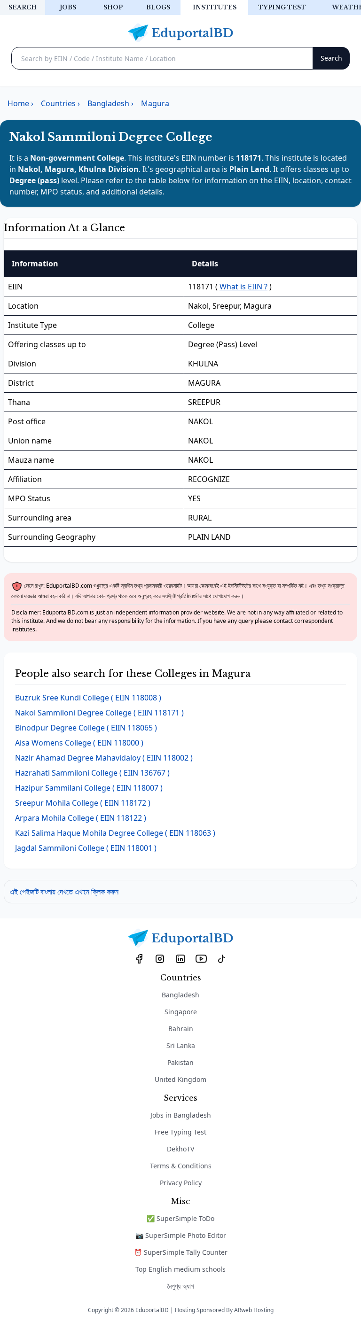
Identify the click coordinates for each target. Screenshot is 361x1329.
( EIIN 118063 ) (115, 833)
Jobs (68, 7)
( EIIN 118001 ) (86, 848)
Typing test (282, 7)
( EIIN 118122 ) (80, 818)
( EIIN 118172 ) (82, 803)
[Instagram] (159, 958)
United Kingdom (180, 1079)
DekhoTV (180, 1148)
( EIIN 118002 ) (104, 758)
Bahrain (180, 1028)
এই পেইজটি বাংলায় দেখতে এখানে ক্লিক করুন (64, 891)
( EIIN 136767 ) (92, 773)
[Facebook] (139, 958)
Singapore (181, 1011)
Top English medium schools (180, 1269)
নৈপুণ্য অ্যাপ (180, 1286)
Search (22, 7)
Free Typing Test (180, 1131)
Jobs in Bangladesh (180, 1115)
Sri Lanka (180, 1045)
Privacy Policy (181, 1182)
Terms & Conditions (181, 1165)
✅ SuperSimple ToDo (180, 1218)
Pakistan (180, 1062)
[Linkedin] (180, 958)
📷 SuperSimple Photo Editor (180, 1235)
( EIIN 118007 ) (89, 788)
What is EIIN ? (243, 286)
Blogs (158, 7)
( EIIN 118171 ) (99, 712)
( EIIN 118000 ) (79, 743)
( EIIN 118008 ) (88, 697)
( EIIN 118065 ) (86, 728)
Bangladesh (180, 994)
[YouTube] (201, 958)
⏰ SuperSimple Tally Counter (181, 1252)
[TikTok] (222, 958)
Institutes (214, 7)
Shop (113, 7)
